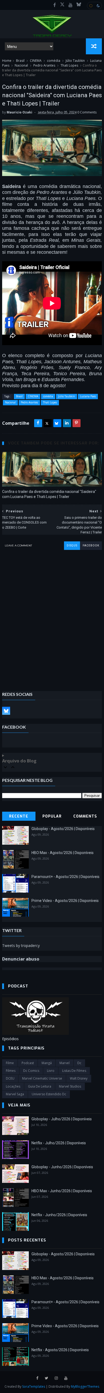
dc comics (31, 1070)
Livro (50, 1070)
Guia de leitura (39, 1086)
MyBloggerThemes (85, 1386)
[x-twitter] (62, 5)
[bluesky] (79, 5)
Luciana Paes (88, 396)
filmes (10, 1070)
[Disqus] (52, 616)
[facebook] (54, 5)
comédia (53, 60)
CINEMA (36, 60)
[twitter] (46, 1378)
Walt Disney (78, 1078)
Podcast (28, 1063)
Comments (85, 816)
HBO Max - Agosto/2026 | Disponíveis (62, 853)
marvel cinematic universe (42, 1078)
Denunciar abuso (20, 959)
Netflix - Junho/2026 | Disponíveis (59, 1215)
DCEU (10, 1078)
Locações (13, 1086)
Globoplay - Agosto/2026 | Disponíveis (63, 829)
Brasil (20, 60)
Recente (18, 816)
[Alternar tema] (94, 5)
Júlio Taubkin (75, 60)
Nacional (21, 65)
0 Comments (87, 112)
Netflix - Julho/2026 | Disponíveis (58, 1143)
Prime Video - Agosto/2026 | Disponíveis (65, 900)
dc (79, 1063)
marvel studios (70, 1086)
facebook (91, 545)
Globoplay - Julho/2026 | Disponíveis (61, 1119)
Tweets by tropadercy (21, 945)
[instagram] (56, 1378)
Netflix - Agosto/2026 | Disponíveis (60, 1350)
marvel (64, 1063)
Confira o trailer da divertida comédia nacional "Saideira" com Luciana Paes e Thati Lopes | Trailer (49, 494)
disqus (72, 545)
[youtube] (71, 5)
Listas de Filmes (74, 1070)
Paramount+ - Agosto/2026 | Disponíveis (65, 877)
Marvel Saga (15, 1094)
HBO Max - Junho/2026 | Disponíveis (61, 1191)
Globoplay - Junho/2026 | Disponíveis (62, 1167)
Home (6, 60)
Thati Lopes (69, 65)
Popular (52, 816)
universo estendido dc (49, 1094)
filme (10, 1063)
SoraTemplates (33, 1386)
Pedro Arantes (44, 65)
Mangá (47, 1063)
